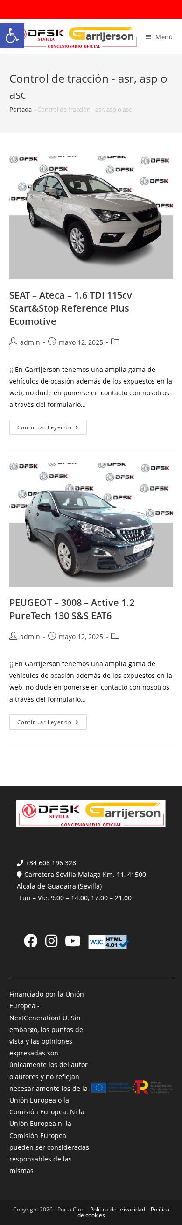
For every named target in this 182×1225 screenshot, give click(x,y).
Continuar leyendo (52, 429)
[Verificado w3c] (108, 941)
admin (30, 342)
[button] (12, 35)
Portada (20, 109)
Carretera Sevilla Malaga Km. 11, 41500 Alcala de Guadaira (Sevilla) (81, 880)
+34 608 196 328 (51, 862)
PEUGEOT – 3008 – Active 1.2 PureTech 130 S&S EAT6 (71, 609)
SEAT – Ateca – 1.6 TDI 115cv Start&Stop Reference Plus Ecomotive (70, 308)
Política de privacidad (117, 1209)
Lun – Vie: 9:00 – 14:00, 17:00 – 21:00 (75, 897)
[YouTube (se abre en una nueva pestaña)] (72, 941)
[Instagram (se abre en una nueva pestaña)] (51, 941)
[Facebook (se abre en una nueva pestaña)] (31, 941)
